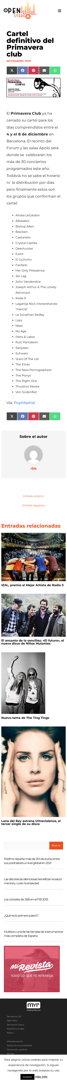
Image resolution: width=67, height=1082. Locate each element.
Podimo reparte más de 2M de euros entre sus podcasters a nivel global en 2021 (32, 861)
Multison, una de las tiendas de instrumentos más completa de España (33, 934)
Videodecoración (15, 1041)
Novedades (15, 60)
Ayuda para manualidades (19, 1045)
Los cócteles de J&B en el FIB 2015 (26, 899)
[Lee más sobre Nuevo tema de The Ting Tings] (23, 682)
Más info (41, 1076)
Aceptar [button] (27, 1076)
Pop (28, 60)
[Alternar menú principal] (59, 11)
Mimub (10, 1053)
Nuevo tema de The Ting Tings (25, 718)
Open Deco (12, 1020)
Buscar (56, 845)
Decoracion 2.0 (14, 1016)
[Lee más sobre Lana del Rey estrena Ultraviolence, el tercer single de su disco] (33, 771)
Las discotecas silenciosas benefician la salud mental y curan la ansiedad (33, 881)
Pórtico (10, 1033)
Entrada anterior (33, 496)
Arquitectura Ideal (15, 1029)
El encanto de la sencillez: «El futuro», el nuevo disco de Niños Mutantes (32, 642)
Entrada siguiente (33, 505)
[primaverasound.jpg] (34, 87)
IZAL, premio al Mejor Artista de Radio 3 (32, 585)
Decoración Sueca (15, 1024)
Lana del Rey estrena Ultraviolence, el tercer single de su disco (31, 822)
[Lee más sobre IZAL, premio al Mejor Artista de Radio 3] (33, 556)
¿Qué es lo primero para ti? (21, 915)
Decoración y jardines (17, 1049)
